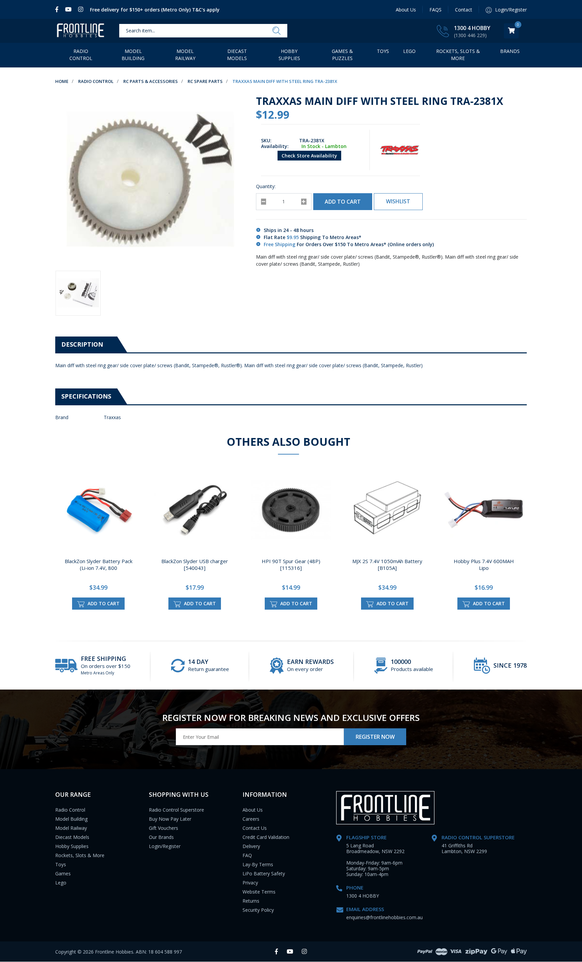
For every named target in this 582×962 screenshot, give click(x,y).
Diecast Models (237, 54)
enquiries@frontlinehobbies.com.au (384, 917)
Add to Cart (343, 201)
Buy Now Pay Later (170, 819)
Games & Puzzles (342, 54)
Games (63, 873)
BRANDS (510, 51)
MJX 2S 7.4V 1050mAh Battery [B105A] (387, 564)
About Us (406, 9)
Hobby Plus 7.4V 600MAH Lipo (484, 564)
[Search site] (276, 31)
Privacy (250, 882)
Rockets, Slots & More (458, 54)
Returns (251, 901)
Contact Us (255, 828)
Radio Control (80, 54)
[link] (58, 9)
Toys (383, 51)
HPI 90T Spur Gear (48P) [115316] (291, 564)
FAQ (247, 855)
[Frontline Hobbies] (80, 31)
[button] (398, 201)
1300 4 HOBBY (472, 28)
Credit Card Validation (266, 837)
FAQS (435, 9)
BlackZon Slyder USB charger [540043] (194, 564)
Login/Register (165, 846)
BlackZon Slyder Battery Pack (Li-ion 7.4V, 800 (98, 564)
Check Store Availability (309, 155)
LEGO (409, 51)
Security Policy (258, 910)
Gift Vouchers (163, 828)
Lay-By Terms (258, 864)
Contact (463, 9)
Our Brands (161, 837)
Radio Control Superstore (176, 810)
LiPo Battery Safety (264, 873)
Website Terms (259, 891)
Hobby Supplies (289, 54)
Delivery (251, 846)
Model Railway (185, 54)
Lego (60, 882)
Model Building (133, 54)
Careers (251, 819)
